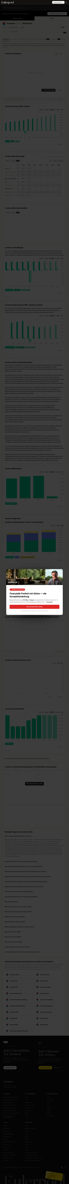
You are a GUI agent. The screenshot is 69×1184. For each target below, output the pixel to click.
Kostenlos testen (57, 2)
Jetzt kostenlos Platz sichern (34, 606)
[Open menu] (66, 2)
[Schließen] (59, 572)
